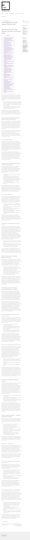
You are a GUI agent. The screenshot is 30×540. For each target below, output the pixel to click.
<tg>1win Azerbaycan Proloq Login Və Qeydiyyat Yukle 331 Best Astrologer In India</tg (25, 51)
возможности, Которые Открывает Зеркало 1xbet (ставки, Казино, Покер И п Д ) (8, 66)
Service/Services (18, 13)
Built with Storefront (4, 535)
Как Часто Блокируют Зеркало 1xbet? (9, 83)
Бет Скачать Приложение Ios (7, 39)
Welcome (3, 13)
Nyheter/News (22, 13)
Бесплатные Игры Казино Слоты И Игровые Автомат (25, 41)
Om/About (6, 13)
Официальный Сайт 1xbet (7, 88)
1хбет (8, 136)
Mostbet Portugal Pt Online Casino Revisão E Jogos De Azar (6, 524)
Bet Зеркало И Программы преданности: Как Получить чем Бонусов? (8, 72)
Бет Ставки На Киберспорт (7, 42)
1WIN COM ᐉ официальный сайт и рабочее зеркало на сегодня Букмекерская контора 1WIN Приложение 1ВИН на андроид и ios (25, 47)
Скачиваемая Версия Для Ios (7, 70)
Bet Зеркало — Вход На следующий (8, 56)
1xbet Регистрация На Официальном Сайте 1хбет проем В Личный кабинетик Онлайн (16, 524)
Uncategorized (5, 521)
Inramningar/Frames (11, 13)
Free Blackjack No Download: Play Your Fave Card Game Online (25, 28)
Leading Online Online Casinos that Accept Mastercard (25, 32)
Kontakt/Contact (4, 16)
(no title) (24, 30)
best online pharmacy (25, 49)
